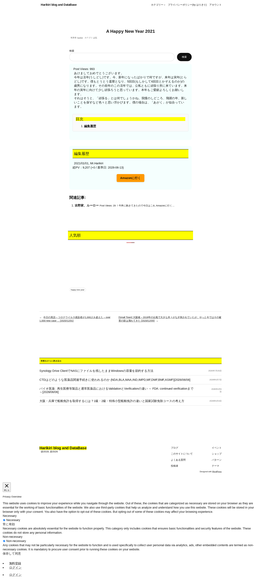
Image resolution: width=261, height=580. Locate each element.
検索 (71, 50)
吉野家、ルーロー (87, 205)
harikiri (80, 38)
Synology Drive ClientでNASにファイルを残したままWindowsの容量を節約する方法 (96, 370)
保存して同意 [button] (12, 553)
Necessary (13, 520)
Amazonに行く (130, 178)
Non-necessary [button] (12, 536)
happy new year (77, 290)
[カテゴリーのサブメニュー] (164, 5)
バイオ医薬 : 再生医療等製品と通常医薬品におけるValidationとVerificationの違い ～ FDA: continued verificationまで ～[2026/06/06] (116, 390)
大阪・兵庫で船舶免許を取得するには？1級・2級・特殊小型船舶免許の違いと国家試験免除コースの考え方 (111, 401)
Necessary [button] (10, 515)
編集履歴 (90, 126)
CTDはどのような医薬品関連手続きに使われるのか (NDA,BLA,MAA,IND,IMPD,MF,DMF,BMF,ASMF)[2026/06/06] (114, 379)
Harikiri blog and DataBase (59, 4)
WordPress (217, 471)
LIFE (95, 38)
